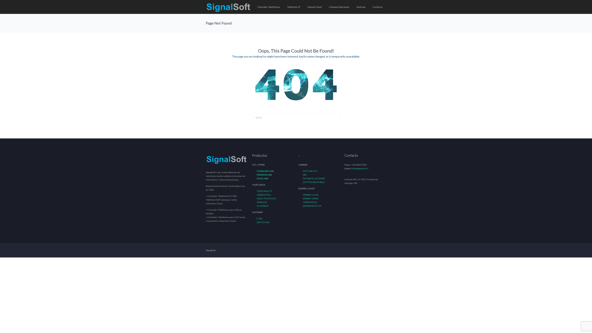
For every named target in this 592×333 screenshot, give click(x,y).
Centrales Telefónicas (268, 6)
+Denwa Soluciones (339, 6)
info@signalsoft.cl (359, 168)
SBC (305, 174)
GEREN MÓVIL (264, 194)
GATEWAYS (263, 206)
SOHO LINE (262, 178)
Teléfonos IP (293, 6)
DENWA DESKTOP (312, 206)
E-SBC (260, 218)
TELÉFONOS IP (264, 191)
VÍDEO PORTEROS (266, 198)
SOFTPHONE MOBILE (314, 182)
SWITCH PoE (263, 222)
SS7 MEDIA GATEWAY (314, 178)
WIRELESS (262, 202)
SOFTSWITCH (310, 171)
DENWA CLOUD (311, 194)
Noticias (361, 6)
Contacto (378, 6)
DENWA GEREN (310, 198)
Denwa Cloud (314, 6)
